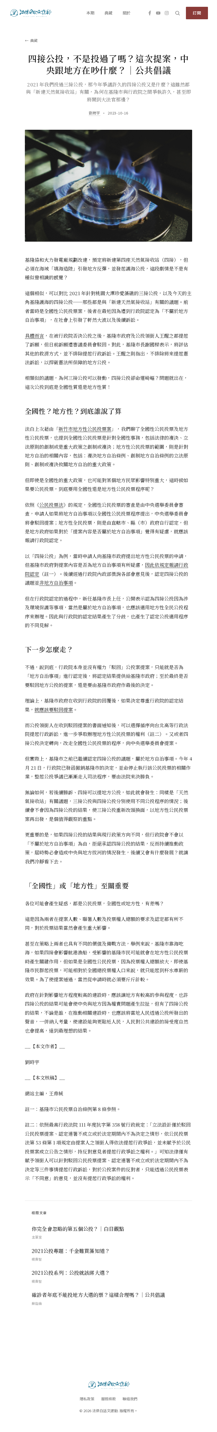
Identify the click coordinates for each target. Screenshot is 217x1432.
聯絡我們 (130, 1398)
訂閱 (197, 13)
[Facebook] (149, 13)
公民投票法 (51, 504)
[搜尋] (177, 13)
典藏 (108, 13)
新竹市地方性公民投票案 (84, 428)
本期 (90, 13)
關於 (127, 13)
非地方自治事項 (56, 582)
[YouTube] (158, 13)
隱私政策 (87, 1398)
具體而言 (34, 335)
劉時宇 (94, 113)
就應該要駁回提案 (53, 709)
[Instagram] (166, 13)
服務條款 (108, 1398)
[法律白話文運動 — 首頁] (30, 13)
